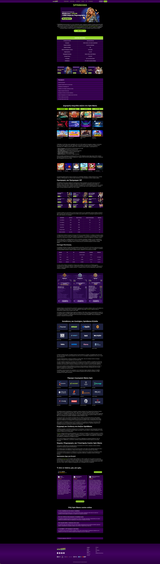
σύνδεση (59, 433)
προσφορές (89, 309)
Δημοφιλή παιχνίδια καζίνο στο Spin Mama (65, 84)
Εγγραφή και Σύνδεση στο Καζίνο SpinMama (65, 92)
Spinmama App (64, 458)
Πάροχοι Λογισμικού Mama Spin (63, 90)
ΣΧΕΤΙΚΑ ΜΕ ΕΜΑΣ (61, 82)
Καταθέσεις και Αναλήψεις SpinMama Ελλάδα (65, 88)
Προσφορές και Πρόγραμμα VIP (63, 86)
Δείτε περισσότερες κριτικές (80, 501)
